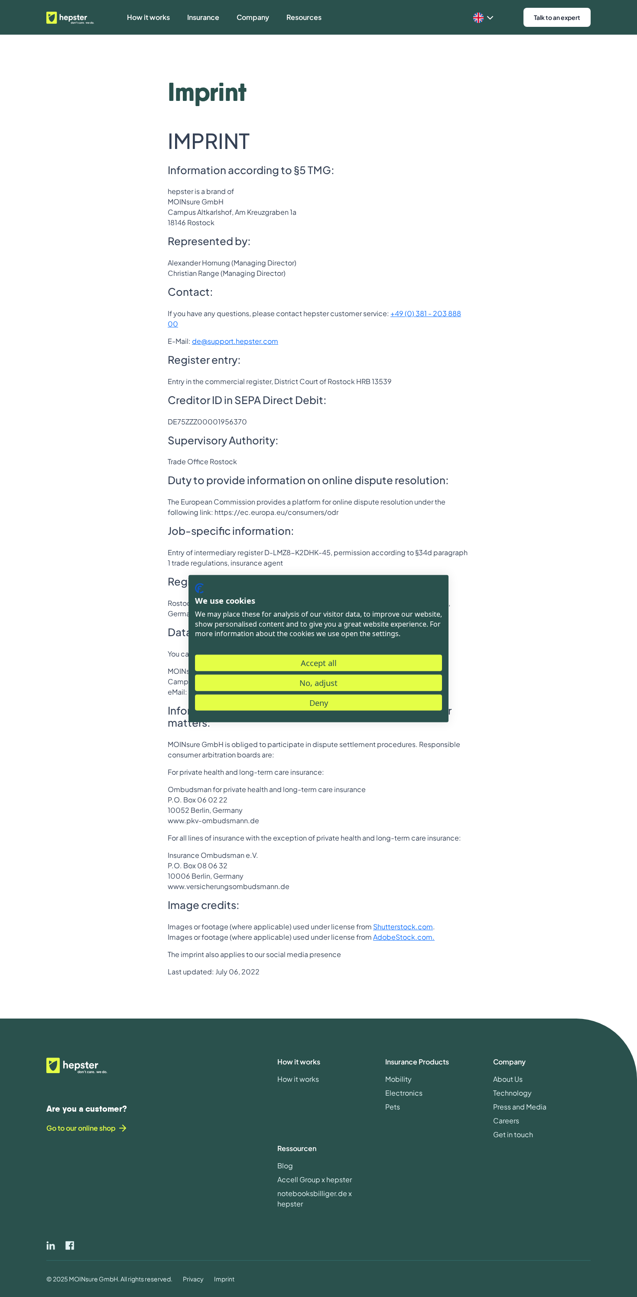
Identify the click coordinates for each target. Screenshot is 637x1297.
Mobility (398, 1079)
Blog (285, 1165)
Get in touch (513, 1134)
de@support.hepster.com (235, 341)
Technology (512, 1092)
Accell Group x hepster (314, 1179)
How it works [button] (148, 17)
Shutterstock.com (403, 926)
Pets (392, 1106)
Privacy (193, 1279)
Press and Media (519, 1106)
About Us (508, 1079)
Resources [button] (304, 17)
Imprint (224, 1279)
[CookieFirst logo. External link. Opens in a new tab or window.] (199, 588)
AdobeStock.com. (404, 936)
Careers (506, 1120)
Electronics (403, 1092)
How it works (298, 1079)
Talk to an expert (557, 17)
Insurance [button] (203, 17)
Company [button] (253, 17)
